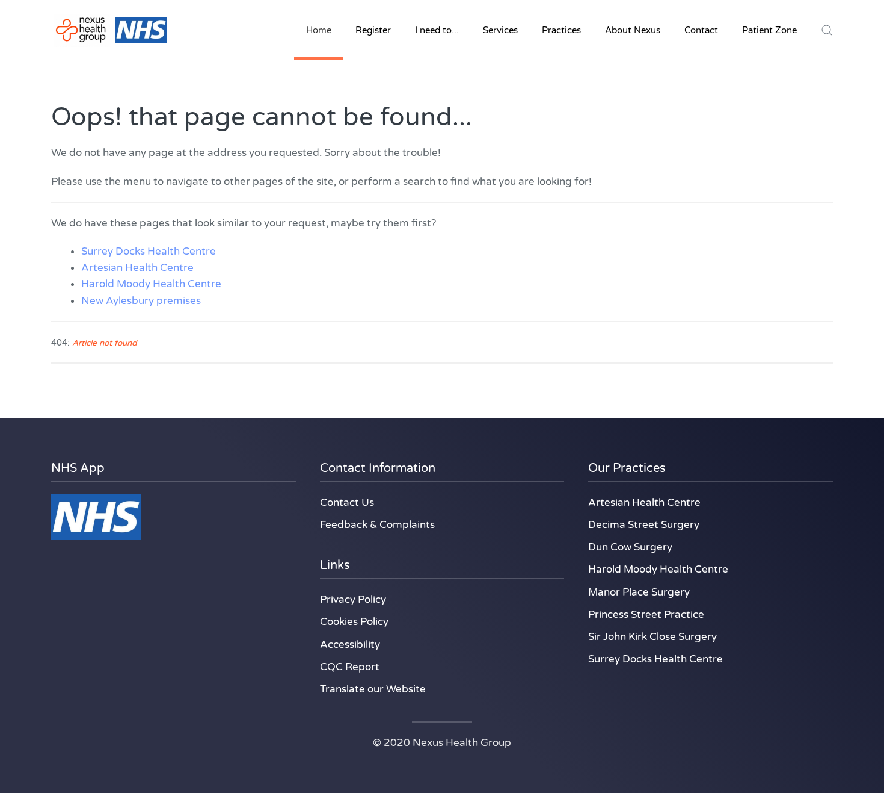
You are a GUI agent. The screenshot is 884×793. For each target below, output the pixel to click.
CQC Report (349, 667)
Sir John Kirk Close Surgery (652, 636)
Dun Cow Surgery (630, 547)
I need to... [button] (437, 30)
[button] (827, 30)
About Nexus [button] (632, 30)
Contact (701, 30)
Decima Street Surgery (643, 524)
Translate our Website (373, 689)
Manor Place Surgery (639, 592)
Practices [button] (561, 30)
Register (373, 30)
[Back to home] (111, 30)
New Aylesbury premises (141, 300)
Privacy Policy (353, 599)
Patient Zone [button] (769, 30)
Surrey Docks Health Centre (148, 251)
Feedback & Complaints (377, 524)
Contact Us (347, 502)
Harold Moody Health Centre (151, 284)
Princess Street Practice (646, 614)
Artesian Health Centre (137, 267)
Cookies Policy (354, 621)
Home (318, 30)
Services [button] (500, 30)
